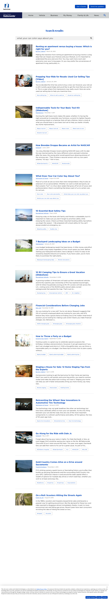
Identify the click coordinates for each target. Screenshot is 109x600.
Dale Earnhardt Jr (43, 163)
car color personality (54, 194)
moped (40, 513)
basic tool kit (42, 128)
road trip (50, 482)
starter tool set (42, 132)
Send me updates (97, 6)
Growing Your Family (42, 338)
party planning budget (57, 354)
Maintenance (39, 112)
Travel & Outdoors (41, 467)
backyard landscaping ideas (46, 259)
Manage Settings (90, 597)
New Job (38, 308)
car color (40, 194)
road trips (61, 482)
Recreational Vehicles (42, 213)
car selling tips (42, 95)
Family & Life (39, 497)
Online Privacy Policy (41, 589)
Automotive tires (60, 421)
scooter (49, 513)
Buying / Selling (40, 51)
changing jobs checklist (74, 323)
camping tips (42, 293)
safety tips (54, 229)
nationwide (66, 163)
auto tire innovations (44, 421)
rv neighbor (76, 293)
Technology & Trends (42, 178)
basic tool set (54, 128)
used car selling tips (74, 95)
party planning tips (73, 354)
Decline (105, 597)
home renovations (64, 259)
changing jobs (58, 323)
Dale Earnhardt (58, 449)
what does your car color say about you (76, 194)
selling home (65, 387)
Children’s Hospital (43, 449)
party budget (42, 354)
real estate (54, 387)
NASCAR (38, 147)
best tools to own (79, 128)
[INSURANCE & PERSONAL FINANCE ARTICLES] (9, 15)
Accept (99, 597)
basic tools (66, 128)
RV (67, 293)
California (41, 482)
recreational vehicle (56, 293)
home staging (42, 387)
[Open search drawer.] (104, 15)
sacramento (71, 482)
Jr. (68, 449)
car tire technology (75, 421)
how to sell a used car (57, 95)
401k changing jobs (43, 323)
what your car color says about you (48, 198)
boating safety (42, 229)
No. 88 (85, 449)
